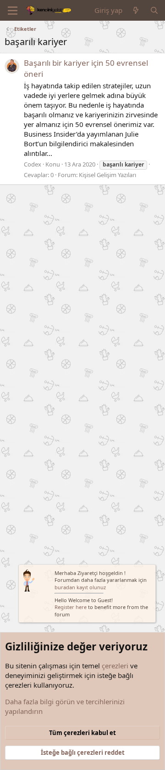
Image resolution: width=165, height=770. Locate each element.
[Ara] (154, 10)
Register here (71, 606)
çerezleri (115, 665)
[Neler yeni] (136, 10)
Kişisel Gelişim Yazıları (107, 175)
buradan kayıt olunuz (80, 587)
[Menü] (12, 10)
